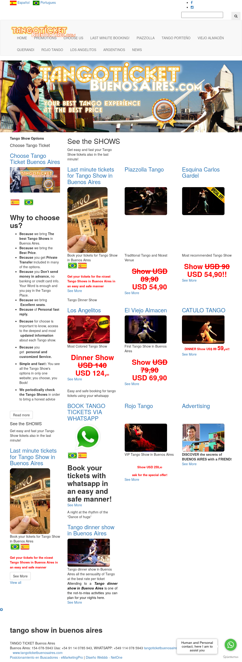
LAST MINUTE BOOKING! (110, 37)
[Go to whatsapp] (231, 645)
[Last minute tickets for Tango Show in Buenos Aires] (35, 501)
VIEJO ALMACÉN (211, 37)
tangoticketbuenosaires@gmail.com (170, 647)
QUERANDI (25, 49)
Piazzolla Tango (144, 169)
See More (20, 576)
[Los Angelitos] (92, 329)
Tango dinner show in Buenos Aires (90, 530)
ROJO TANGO (52, 49)
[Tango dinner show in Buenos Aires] (92, 553)
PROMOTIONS (45, 37)
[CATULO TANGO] (207, 329)
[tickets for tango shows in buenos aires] (43, 31)
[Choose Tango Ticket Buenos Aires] (35, 180)
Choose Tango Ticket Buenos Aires (35, 158)
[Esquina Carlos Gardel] (207, 201)
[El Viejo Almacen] (150, 329)
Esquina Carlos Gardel (201, 172)
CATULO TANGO (203, 310)
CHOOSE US (73, 37)
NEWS (137, 49)
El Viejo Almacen (146, 310)
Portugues (47, 2)
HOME (22, 37)
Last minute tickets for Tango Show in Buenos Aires (33, 456)
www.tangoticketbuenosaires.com (38, 652)
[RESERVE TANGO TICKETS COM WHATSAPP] (72, 455)
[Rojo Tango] (150, 438)
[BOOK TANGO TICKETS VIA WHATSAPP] (92, 437)
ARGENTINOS (114, 49)
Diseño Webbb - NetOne (104, 657)
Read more (21, 415)
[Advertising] (207, 438)
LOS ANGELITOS (83, 49)
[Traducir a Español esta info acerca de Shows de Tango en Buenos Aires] (15, 201)
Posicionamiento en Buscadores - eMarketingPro (46, 657)
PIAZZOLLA (146, 37)
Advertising (196, 405)
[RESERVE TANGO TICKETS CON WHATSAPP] (82, 454)
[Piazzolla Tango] (150, 201)
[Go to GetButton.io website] (230, 657)
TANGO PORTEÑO (176, 37)
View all (15, 582)
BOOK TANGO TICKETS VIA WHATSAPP (86, 411)
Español (23, 2)
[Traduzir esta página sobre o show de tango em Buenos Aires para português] (29, 201)
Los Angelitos (84, 310)
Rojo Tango (139, 405)
